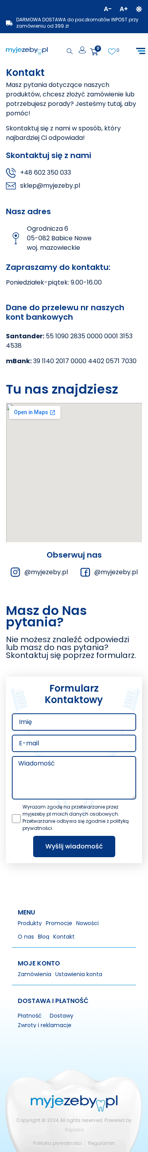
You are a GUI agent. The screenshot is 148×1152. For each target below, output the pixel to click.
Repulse (74, 1129)
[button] (141, 51)
